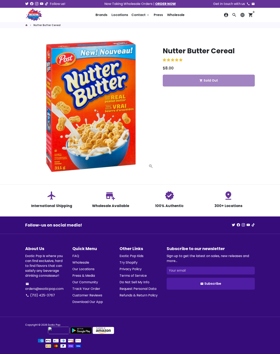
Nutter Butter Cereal (47, 25)
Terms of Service (133, 275)
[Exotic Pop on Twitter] (26, 3)
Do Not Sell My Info (134, 282)
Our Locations (83, 269)
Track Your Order (86, 288)
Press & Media (83, 275)
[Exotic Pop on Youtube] (41, 3)
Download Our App (87, 301)
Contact (140, 15)
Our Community (85, 282)
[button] (173, 60)
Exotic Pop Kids (131, 256)
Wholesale (175, 15)
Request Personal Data (138, 288)
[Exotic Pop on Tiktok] (46, 3)
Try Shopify (129, 262)
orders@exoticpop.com (44, 286)
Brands (101, 15)
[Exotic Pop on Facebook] (31, 3)
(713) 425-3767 (40, 295)
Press (158, 15)
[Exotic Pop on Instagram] (36, 3)
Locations (120, 15)
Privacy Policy (131, 269)
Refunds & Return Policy (139, 295)
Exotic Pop (54, 325)
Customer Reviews (87, 295)
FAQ (75, 256)
